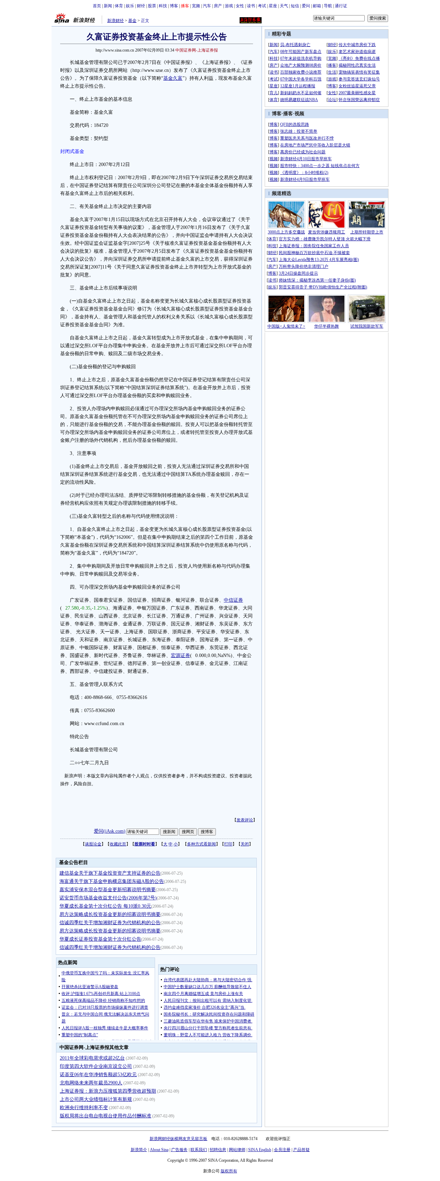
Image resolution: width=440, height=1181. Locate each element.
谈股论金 (93, 844)
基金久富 (173, 78)
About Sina (159, 1149)
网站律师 (237, 1149)
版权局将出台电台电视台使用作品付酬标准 (105, 1115)
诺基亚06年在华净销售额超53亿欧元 (98, 1074)
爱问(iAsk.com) (109, 831)
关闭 (245, 844)
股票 (152, 5)
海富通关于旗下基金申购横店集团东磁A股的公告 (111, 881)
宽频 (196, 5)
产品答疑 (301, 1149)
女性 (240, 5)
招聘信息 (218, 1149)
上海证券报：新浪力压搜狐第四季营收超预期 (108, 1091)
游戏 (229, 5)
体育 (119, 5)
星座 (273, 5)
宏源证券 (180, 655)
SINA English (259, 1149)
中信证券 (233, 600)
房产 (218, 5)
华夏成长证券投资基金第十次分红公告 (100, 939)
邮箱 (317, 5)
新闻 (108, 5)
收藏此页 (118, 844)
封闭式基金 (72, 151)
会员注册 (282, 1149)
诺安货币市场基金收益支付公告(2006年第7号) (108, 897)
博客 (174, 5)
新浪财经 (115, 20)
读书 (251, 5)
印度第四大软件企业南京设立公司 (96, 1066)
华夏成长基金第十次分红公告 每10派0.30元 (105, 906)
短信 (295, 5)
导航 (328, 5)
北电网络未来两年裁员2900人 (91, 1082)
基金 (132, 20)
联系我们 (198, 1149)
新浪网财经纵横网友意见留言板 (178, 1138)
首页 (97, 5)
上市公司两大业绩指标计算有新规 (96, 1099)
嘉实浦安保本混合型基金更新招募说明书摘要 (107, 889)
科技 (163, 5)
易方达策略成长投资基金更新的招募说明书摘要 (110, 914)
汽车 (207, 5)
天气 (284, 5)
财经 (141, 5)
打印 (228, 844)
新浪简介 (139, 1149)
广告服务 (179, 1149)
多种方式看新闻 (201, 844)
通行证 (341, 5)
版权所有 (229, 1171)
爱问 (306, 5)
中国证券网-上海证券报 (196, 50)
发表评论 (244, 820)
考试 (262, 5)
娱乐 (130, 5)
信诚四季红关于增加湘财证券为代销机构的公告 (110, 922)
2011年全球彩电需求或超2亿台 (92, 1058)
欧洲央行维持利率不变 (84, 1107)
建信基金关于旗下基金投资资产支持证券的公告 (110, 873)
